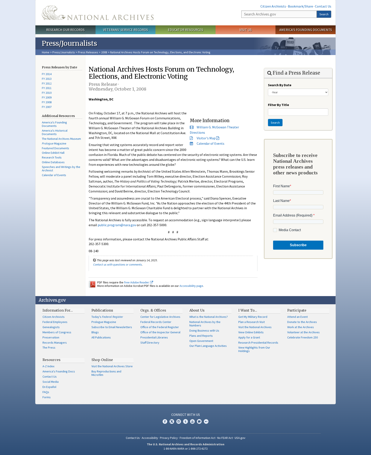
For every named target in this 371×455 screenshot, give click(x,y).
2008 (104, 52)
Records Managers (55, 342)
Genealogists (51, 327)
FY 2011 (47, 88)
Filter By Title (278, 105)
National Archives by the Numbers (204, 323)
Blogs (95, 332)
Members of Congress (57, 332)
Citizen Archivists (273, 6)
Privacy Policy (169, 438)
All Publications (101, 337)
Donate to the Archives (302, 322)
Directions (197, 132)
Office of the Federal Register (159, 327)
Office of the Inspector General (160, 332)
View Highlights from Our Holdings (254, 349)
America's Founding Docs (59, 371)
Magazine (54, 143)
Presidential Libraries (154, 337)
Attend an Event (297, 317)
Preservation (51, 337)
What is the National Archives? (208, 317)
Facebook (164, 421)
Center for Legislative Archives (160, 317)
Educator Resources (185, 30)
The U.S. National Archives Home (98, 12)
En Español (49, 387)
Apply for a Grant (249, 337)
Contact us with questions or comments (117, 264)
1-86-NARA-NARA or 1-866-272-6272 (186, 448)
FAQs (46, 392)
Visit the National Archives (255, 327)
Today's (107, 317)
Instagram (178, 421)
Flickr (206, 421)
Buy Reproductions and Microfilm (106, 373)
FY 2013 (47, 79)
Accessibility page (191, 286)
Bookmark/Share (300, 6)
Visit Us (245, 30)
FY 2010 (47, 93)
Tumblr (185, 421)
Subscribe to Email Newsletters (111, 327)
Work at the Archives (300, 327)
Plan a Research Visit (251, 322)
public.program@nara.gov (117, 225)
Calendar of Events (54, 175)
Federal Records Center (155, 322)
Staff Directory (149, 342)
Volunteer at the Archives (303, 332)
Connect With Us (185, 414)
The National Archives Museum (61, 139)
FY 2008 (47, 102)
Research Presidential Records (258, 342)
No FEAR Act (225, 438)
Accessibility (150, 438)
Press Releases (88, 52)
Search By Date (279, 85)
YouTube (192, 421)
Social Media (51, 382)
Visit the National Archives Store (112, 366)
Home (45, 52)
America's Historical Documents (54, 132)
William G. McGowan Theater (218, 127)
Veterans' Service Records (125, 30)
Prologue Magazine (103, 322)
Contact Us (323, 6)
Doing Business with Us (204, 330)
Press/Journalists (63, 52)
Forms (47, 397)
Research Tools (52, 157)
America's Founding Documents (305, 30)
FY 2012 (47, 83)
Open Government (201, 341)
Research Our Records (65, 30)
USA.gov (240, 438)
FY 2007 (47, 107)
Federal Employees (55, 322)
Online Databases (53, 162)
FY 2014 (47, 74)
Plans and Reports (201, 336)
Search (323, 14)
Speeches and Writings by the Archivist (61, 168)
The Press (49, 347)
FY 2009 (47, 97)
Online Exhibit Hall (53, 153)
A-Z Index (48, 366)
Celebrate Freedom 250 (302, 337)
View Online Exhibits (251, 332)
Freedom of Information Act (197, 438)
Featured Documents (55, 148)
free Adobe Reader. (137, 282)
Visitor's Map (206, 138)
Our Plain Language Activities (208, 346)
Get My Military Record (252, 317)
